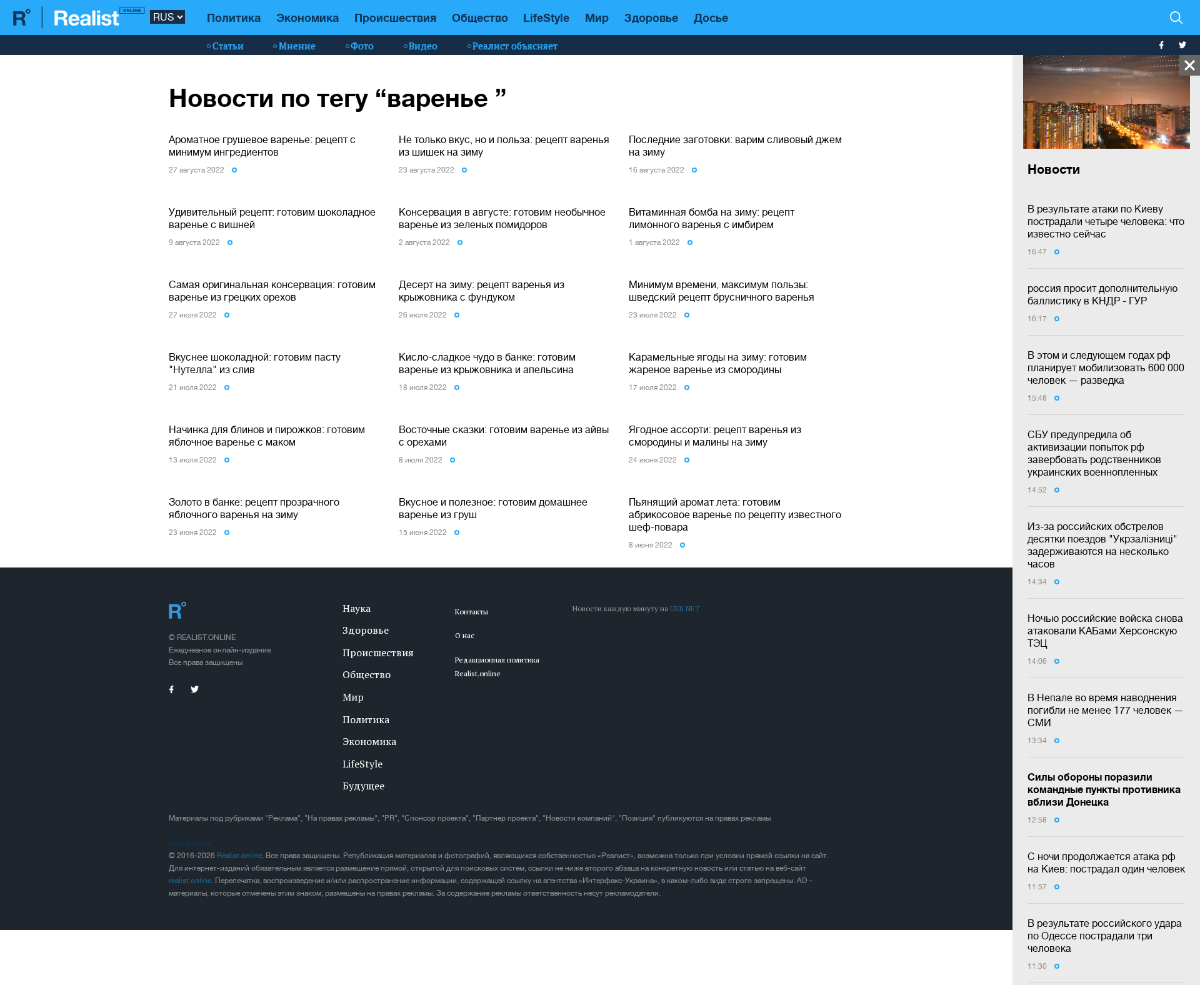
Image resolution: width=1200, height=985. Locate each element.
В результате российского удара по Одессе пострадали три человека (1105, 936)
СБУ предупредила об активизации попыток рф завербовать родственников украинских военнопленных (1094, 453)
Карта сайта (190, 843)
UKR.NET (685, 608)
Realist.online (239, 855)
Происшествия (395, 17)
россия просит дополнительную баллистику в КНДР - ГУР (1103, 294)
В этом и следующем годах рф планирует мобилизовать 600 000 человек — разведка (1106, 367)
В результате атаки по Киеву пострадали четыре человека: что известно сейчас (1106, 221)
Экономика (307, 17)
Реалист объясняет (515, 45)
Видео (423, 45)
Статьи (228, 45)
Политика (234, 17)
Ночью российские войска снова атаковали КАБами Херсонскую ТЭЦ (1105, 630)
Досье (711, 17)
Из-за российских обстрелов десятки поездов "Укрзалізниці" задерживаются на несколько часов (1103, 545)
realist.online (190, 880)
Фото (362, 45)
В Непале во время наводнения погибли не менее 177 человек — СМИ (1106, 710)
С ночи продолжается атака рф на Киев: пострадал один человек (1106, 862)
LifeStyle (546, 17)
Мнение (297, 45)
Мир (597, 17)
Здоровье (651, 17)
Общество (480, 17)
